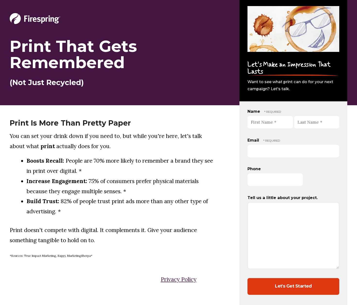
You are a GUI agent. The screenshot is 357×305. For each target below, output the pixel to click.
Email (253, 140)
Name (254, 111)
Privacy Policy (178, 279)
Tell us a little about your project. (282, 197)
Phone (254, 168)
